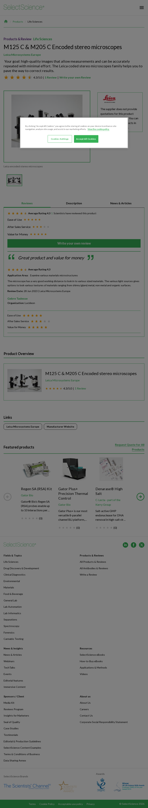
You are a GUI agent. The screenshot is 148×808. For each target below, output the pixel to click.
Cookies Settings (60, 139)
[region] (74, 132)
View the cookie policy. (98, 129)
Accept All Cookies (86, 139)
